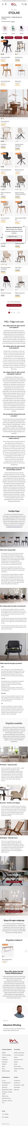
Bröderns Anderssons (19, 1052)
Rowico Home (17, 1066)
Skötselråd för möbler (7, 1089)
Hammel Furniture (18, 1059)
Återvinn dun (5, 1096)
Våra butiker (17, 1087)
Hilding (16, 1061)
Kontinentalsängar (6, 1055)
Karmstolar (9, 37)
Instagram (6, 1117)
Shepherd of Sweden (19, 1068)
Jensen (15, 1064)
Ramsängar (4, 1061)
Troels (15, 1071)
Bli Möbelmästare (6, 1082)
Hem (12, 9)
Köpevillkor (5, 1085)
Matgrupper (5, 1059)
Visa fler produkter (14, 305)
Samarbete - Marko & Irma (7, 1101)
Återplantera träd (6, 1098)
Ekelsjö (15, 1057)
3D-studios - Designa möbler (7, 1092)
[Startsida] (14, 4)
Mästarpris (4, 1087)
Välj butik (14, 240)
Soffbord (4, 1064)
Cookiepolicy (17, 1080)
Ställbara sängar (6, 1071)
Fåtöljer (4, 1052)
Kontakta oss (17, 1082)
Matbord (4, 1057)
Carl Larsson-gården (19, 1055)
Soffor (3, 1066)
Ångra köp (16, 1089)
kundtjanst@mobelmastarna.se (14, 527)
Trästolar (18, 37)
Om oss (4, 1080)
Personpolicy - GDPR (19, 1085)
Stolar (3, 1068)
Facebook (6, 1114)
